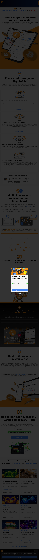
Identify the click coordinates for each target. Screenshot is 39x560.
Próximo (19, 293)
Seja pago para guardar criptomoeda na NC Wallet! (20, 277)
